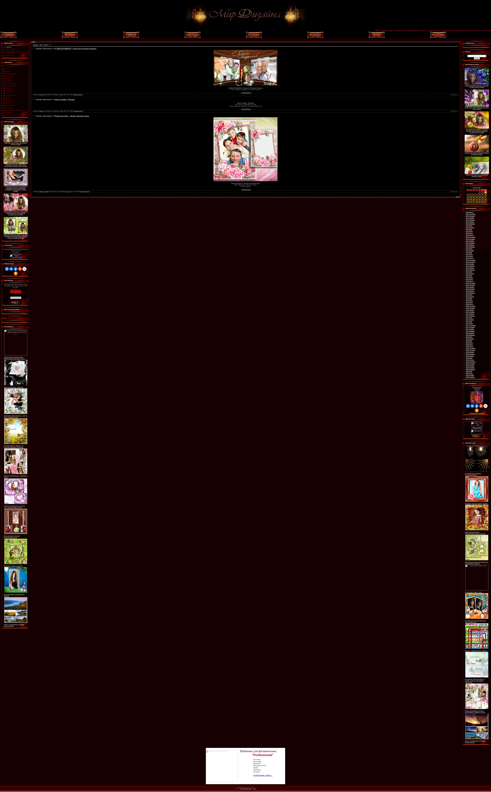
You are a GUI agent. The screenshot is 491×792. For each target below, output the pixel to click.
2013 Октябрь (470, 239)
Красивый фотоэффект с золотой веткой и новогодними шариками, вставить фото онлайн (477, 131)
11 (468, 197)
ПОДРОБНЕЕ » (246, 92)
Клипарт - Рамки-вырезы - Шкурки (476, 650)
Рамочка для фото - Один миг (13, 387)
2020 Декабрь (470, 377)
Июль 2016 (476, 188)
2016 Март (469, 294)
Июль (46, 45)
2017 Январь (470, 314)
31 (485, 202)
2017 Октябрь (470, 327)
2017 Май (469, 321)
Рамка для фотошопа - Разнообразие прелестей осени (475, 532)
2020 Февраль (470, 369)
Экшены (8, 88)
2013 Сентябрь (471, 237)
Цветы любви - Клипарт (65, 100)
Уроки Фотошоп (11, 105)
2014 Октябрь (470, 262)
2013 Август (470, 235)
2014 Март (469, 248)
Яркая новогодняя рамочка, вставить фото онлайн (477, 108)
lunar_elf (67, 191)
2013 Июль (469, 233)
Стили (8, 71)
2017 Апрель (470, 319)
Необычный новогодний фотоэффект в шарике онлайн (477, 153)
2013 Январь (470, 222)
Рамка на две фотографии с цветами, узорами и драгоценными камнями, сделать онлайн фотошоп (15, 236)
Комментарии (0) (78, 94)
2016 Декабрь (470, 312)
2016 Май (469, 298)
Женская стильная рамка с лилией (476, 503)
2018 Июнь (469, 342)
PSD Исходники (11, 86)
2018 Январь (470, 333)
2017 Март (469, 318)
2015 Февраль (470, 270)
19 (471, 199)
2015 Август (470, 281)
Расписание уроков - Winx (473, 592)
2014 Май (469, 252)
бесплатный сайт (246, 788)
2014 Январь (470, 245)
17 (485, 197)
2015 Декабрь (470, 289)
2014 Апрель (470, 250)
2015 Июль (469, 279)
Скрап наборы (10, 95)
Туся (61, 111)
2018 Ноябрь (470, 352)
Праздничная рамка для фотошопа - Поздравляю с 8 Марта (477, 562)
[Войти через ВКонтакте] (11, 269)
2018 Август (470, 346)
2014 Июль (469, 256)
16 (482, 197)
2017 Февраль (470, 316)
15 (480, 197)
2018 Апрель (470, 339)
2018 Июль (469, 344)
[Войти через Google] (24, 269)
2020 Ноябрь (470, 375)
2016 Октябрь (470, 308)
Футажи (8, 103)
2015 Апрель (470, 273)
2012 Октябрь (470, 216)
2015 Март (469, 271)
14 (477, 197)
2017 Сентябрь (471, 325)
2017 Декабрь (470, 331)
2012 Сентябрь (471, 214)
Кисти (7, 69)
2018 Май (469, 341)
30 (482, 202)
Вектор (8, 100)
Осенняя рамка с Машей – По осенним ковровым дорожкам (13, 446)
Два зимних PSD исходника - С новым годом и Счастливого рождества (475, 680)
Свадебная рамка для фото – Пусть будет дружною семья (15, 416)
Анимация (9, 112)
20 (474, 199)
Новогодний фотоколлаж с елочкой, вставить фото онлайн (476, 86)
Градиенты (9, 81)
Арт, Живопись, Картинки (14, 110)
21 (477, 199)
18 (468, 199)
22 (480, 199)
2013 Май (469, 229)
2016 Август (470, 304)
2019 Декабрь (470, 367)
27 (474, 202)
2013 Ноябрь (470, 241)
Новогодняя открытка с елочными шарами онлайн (477, 175)
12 (471, 197)
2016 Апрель (470, 296)
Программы (9, 107)
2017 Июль (469, 323)
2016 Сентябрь (471, 306)
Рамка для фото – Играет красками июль (72, 116)
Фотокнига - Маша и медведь (13, 566)
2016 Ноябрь (470, 310)
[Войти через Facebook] (16, 269)
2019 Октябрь (470, 364)
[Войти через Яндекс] (20, 269)
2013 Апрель (470, 227)
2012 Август (470, 212)
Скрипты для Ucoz (12, 115)
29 (480, 202)
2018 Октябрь (470, 350)
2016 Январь (470, 291)
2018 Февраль (470, 335)
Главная (35, 45)
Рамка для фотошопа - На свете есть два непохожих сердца (14, 506)
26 (471, 202)
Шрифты (8, 98)
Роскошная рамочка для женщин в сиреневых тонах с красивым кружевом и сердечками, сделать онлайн (15, 189)
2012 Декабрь (470, 220)
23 (482, 199)
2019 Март (469, 358)
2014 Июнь (469, 254)
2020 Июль (469, 373)
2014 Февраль (470, 247)
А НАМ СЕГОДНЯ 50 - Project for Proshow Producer (75, 49)
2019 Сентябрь (471, 362)
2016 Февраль (470, 293)
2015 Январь (470, 268)
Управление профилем (476, 413)
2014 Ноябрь (470, 264)
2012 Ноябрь (470, 218)
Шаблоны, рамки (11, 83)
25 (468, 202)
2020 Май (469, 371)
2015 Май (469, 275)
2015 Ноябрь (470, 287)
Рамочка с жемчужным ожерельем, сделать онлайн (15, 143)
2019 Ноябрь (470, 365)
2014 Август (470, 258)
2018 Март (469, 337)
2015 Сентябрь (471, 283)
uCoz (254, 788)
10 (485, 195)
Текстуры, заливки (12, 73)
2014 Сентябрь (471, 260)
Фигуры (8, 93)
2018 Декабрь (470, 354)
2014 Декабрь (470, 266)
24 (485, 199)
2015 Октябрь (470, 285)
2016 (41, 45)
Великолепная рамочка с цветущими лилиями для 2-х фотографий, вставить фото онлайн (16, 213)
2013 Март (469, 225)
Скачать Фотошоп (11, 66)
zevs (61, 94)
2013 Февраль (470, 224)
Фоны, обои (9, 76)
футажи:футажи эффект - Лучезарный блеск (473, 474)
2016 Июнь (469, 300)
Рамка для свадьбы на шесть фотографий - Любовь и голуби (475, 711)
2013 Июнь (469, 231)
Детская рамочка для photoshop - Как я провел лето (476, 621)
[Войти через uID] (7, 269)
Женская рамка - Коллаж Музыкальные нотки (12, 536)
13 (474, 197)
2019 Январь (470, 356)
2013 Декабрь (470, 243)
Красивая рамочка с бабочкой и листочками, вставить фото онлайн (15, 165)
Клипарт (8, 78)
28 (477, 202)
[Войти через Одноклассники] (16, 273)
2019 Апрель (470, 360)
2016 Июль (469, 302)
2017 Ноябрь (470, 329)
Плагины (8, 90)
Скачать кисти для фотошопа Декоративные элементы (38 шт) (14, 357)
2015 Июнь (469, 277)
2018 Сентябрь (471, 348)
